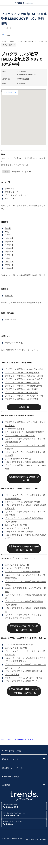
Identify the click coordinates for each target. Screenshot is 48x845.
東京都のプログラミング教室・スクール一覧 (24, 479)
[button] (5, 2)
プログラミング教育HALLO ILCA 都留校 (21, 399)
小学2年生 (9, 241)
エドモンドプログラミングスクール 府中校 (23, 678)
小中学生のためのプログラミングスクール (15, 814)
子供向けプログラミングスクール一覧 (21, 41)
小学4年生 (9, 248)
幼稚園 (8, 228)
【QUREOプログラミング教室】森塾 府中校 (23, 671)
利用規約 (43, 839)
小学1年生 (9, 238)
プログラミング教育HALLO (22, 171)
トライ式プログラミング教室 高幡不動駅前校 (24, 432)
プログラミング (11, 192)
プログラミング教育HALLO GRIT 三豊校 (21, 392)
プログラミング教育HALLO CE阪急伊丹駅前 (23, 386)
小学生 (8, 235)
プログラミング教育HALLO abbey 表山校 (22, 372)
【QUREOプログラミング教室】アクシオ (22, 681)
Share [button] (8, 35)
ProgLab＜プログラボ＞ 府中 (17, 528)
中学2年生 (9, 265)
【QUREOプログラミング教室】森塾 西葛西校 (24, 462)
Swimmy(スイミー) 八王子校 (17, 565)
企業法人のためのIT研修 (10, 806)
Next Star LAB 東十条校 (14, 429)
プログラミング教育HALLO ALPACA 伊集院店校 (24, 379)
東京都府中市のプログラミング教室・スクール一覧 (24, 548)
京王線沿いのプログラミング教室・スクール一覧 (24, 628)
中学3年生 (9, 268)
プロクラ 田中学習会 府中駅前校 (19, 644)
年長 (7, 231)
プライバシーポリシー (31, 839)
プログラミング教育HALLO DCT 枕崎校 (21, 389)
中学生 (8, 258)
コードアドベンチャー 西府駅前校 (19, 531)
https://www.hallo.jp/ (14, 342)
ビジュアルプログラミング (16, 195)
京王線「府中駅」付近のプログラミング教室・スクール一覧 (24, 691)
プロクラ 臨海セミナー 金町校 (18, 458)
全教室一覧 (24, 407)
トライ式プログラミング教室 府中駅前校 (22, 502)
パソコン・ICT (11, 198)
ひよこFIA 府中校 (12, 674)
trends (4, 41)
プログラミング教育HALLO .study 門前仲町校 (24, 369)
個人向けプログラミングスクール (13, 823)
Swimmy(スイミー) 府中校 (16, 525)
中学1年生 (9, 261)
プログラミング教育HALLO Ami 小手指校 (22, 382)
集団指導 (9, 295)
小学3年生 (9, 245)
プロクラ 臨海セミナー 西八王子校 (20, 435)
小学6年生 (9, 255)
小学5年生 (9, 251)
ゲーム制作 (10, 188)
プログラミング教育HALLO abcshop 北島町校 (24, 376)
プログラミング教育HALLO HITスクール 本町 (24, 396)
